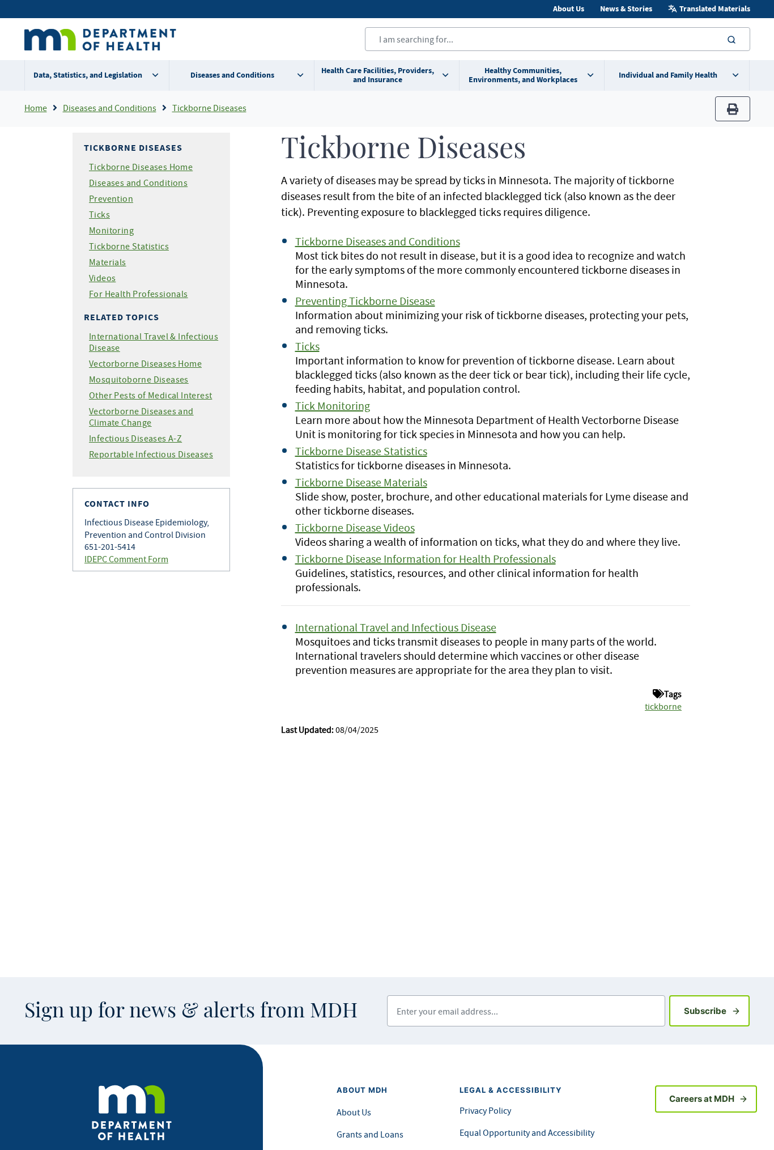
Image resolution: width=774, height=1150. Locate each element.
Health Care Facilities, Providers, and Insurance (377, 75)
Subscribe (717, 1010)
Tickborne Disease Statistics (361, 451)
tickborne (663, 706)
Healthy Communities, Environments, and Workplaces (523, 75)
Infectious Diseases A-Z (135, 438)
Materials (107, 262)
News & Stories (626, 8)
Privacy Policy (485, 1110)
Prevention (111, 198)
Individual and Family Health (668, 75)
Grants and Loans (370, 1134)
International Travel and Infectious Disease (395, 627)
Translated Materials (714, 8)
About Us (568, 8)
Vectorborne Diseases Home (145, 363)
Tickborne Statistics (129, 246)
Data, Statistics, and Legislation (87, 75)
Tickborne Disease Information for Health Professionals (425, 558)
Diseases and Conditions (232, 75)
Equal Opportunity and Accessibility (527, 1132)
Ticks (99, 214)
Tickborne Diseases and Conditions (377, 241)
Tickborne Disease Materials (361, 482)
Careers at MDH (701, 1098)
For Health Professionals (138, 293)
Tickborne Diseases (209, 107)
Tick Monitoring (332, 405)
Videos (102, 277)
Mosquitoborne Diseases (139, 379)
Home (35, 107)
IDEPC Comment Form (126, 559)
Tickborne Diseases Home (141, 166)
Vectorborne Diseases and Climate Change (141, 416)
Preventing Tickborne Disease (365, 301)
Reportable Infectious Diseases (151, 454)
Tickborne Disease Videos (355, 527)
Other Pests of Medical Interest (150, 395)
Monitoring (111, 230)
